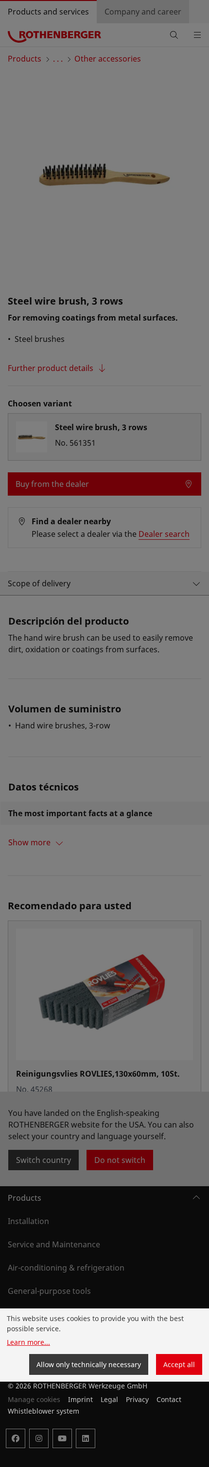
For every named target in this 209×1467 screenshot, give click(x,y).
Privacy (137, 1399)
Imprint (80, 1399)
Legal (109, 1399)
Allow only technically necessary (88, 1364)
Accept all (179, 1364)
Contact (169, 1399)
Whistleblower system (43, 1411)
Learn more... (28, 1342)
